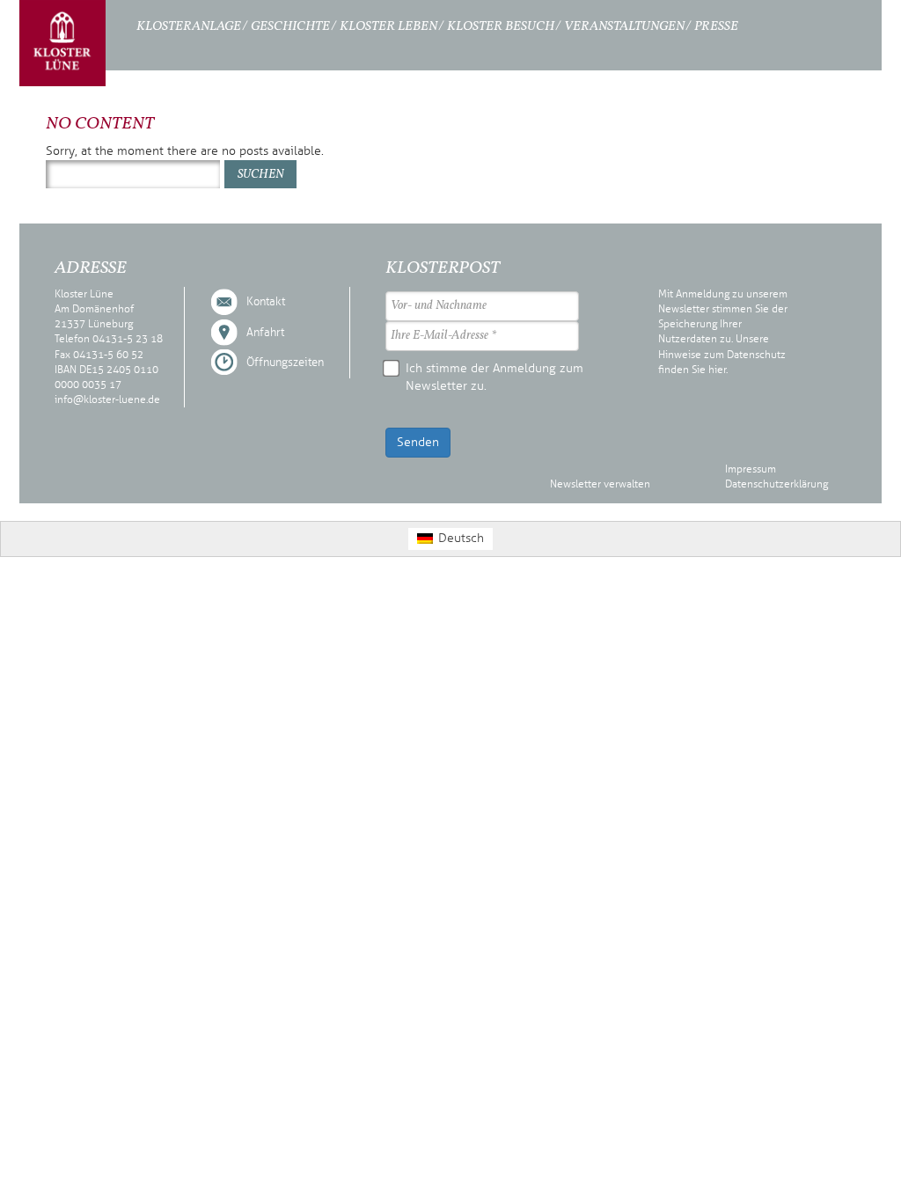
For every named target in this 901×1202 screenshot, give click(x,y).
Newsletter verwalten (600, 484)
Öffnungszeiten (285, 362)
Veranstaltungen (624, 27)
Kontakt (265, 302)
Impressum (750, 469)
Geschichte (290, 27)
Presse (716, 27)
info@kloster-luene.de (107, 399)
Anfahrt (265, 333)
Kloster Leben (388, 27)
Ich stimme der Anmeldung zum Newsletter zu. (494, 377)
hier (717, 369)
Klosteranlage (188, 27)
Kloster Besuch (500, 27)
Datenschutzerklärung (776, 484)
